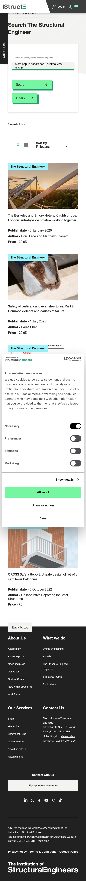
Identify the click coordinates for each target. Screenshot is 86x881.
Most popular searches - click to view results (38, 66)
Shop (11, 718)
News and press (16, 663)
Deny (43, 518)
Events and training (53, 648)
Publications (49, 684)
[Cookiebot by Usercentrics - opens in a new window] (63, 359)
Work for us (14, 694)
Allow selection (43, 505)
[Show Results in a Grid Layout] (18, 145)
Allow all (43, 492)
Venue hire (13, 726)
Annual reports (16, 656)
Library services (16, 741)
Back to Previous (23, 13)
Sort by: (42, 143)
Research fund (15, 756)
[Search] (69, 6)
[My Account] (54, 6)
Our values (13, 671)
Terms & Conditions (43, 851)
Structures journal (52, 676)
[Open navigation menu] (76, 6)
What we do (54, 638)
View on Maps (68, 736)
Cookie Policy (68, 851)
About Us (17, 638)
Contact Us (53, 708)
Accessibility (14, 648)
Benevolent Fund (17, 733)
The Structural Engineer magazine (55, 666)
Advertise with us (17, 749)
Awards (47, 656)
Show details (64, 479)
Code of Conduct (17, 679)
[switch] (75, 438)
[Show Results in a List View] (26, 145)
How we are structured (20, 686)
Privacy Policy (17, 851)
